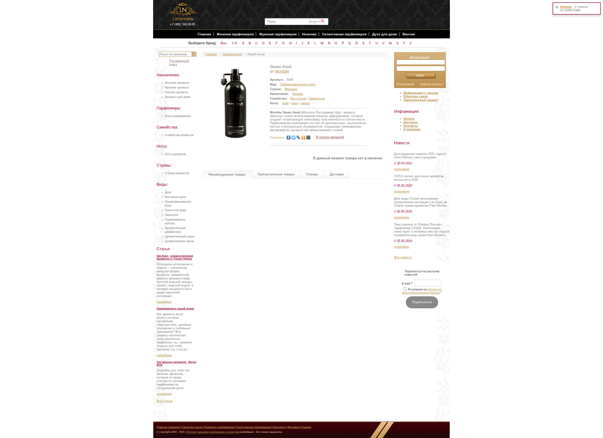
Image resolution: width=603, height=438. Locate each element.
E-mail (407, 284)
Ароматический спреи (179, 236)
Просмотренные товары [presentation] (276, 174)
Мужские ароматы (177, 87)
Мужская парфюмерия (278, 34)
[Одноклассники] (303, 137)
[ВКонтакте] (288, 137)
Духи (168, 192)
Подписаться (422, 302)
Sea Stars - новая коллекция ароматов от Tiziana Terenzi (175, 257)
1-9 (234, 43)
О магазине (411, 129)
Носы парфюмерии (178, 116)
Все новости (403, 257)
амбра (305, 103)
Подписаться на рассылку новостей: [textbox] (422, 273)
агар (285, 103)
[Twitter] (293, 137)
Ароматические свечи (179, 241)
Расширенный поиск (179, 62)
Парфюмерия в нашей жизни (175, 308)
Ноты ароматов (175, 154)
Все (223, 43)
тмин (294, 103)
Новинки (310, 34)
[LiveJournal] (298, 137)
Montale (282, 71)
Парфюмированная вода (297, 84)
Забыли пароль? (432, 84)
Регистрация (405, 84)
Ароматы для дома (177, 97)
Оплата (408, 119)
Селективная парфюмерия (344, 34)
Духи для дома (384, 34)
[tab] (227, 174)
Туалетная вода (175, 210)
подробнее (164, 302)
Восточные (298, 98)
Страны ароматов (177, 173)
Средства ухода (192, 427)
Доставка (410, 122)
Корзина (565, 6)
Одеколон (171, 215)
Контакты (410, 126)
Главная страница (168, 427)
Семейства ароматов (179, 135)
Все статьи (164, 401)
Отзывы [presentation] (312, 174)
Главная (204, 34)
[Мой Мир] (308, 137)
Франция (291, 89)
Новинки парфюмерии (219, 427)
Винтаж (409, 34)
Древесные (317, 98)
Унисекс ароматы (176, 92)
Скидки (306, 427)
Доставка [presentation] (337, 174)
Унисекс (297, 94)
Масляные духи (175, 197)
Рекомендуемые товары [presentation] (227, 174)
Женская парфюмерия (235, 34)
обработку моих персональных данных (422, 291)
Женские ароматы (177, 82)
